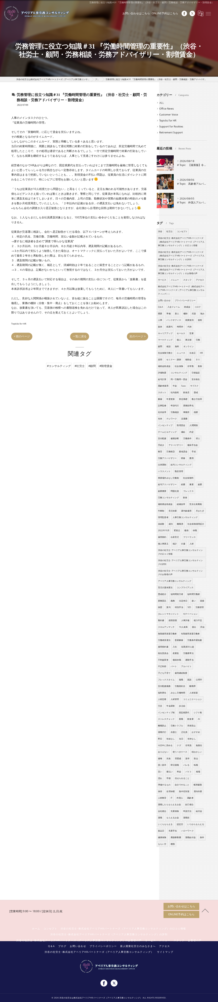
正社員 (184, 732)
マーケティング (165, 339)
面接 (202, 600)
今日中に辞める (165, 745)
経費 (183, 484)
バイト (188, 771)
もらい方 (162, 844)
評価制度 (162, 372)
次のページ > (137, 336)
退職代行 (162, 732)
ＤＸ (198, 359)
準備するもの (164, 784)
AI (199, 719)
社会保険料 (188, 477)
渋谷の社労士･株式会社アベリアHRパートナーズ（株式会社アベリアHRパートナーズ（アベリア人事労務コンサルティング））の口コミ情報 (181, 242)
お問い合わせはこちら (136, 13)
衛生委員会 (163, 653)
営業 (191, 333)
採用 (160, 359)
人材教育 (162, 797)
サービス (162, 279)
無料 (177, 346)
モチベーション (190, 613)
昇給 (202, 627)
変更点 (177, 530)
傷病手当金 (192, 445)
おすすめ (196, 732)
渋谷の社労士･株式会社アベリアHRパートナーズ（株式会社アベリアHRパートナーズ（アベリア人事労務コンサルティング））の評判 (181, 256)
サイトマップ (165, 951)
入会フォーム (173, 306)
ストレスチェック (166, 719)
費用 (191, 458)
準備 (168, 313)
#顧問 (92, 366)
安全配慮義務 (164, 686)
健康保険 (162, 837)
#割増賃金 (105, 366)
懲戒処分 (162, 594)
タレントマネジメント (168, 613)
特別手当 (179, 607)
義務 (173, 600)
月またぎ (200, 510)
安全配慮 (162, 438)
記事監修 (162, 405)
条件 (202, 837)
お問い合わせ (164, 300)
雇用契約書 (163, 646)
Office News (166, 108)
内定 (191, 431)
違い (194, 600)
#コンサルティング (59, 366)
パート (174, 666)
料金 (179, 771)
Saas (183, 385)
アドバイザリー (176, 445)
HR (201, 352)
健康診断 (175, 438)
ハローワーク (187, 830)
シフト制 (198, 712)
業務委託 (162, 600)
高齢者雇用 (163, 385)
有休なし (192, 738)
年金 (175, 385)
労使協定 (196, 372)
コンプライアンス (185, 587)
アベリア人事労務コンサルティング (174, 581)
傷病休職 (177, 659)
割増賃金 (181, 425)
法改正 (192, 352)
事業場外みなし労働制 (168, 477)
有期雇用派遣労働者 (190, 633)
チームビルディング (167, 431)
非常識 (188, 745)
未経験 (161, 523)
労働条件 (187, 438)
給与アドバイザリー (167, 484)
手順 (168, 778)
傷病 (186, 530)
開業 (160, 313)
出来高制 (162, 464)
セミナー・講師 (173, 359)
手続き (161, 445)
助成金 (187, 306)
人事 (160, 320)
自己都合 (189, 804)
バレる (186, 765)
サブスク (194, 385)
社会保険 (179, 366)
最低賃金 (183, 451)
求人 (198, 438)
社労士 (169, 231)
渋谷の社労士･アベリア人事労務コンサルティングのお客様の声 (180, 572)
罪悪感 (178, 758)
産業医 (176, 653)
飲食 (185, 497)
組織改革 (181, 504)
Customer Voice (168, 114)
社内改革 (162, 412)
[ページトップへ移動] (205, 910)
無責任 (199, 745)
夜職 (181, 719)
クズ (179, 745)
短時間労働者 (193, 594)
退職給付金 (190, 837)
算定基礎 (183, 399)
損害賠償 (173, 620)
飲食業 (190, 719)
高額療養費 (176, 837)
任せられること (182, 778)
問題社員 (175, 491)
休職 (195, 530)
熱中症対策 (184, 791)
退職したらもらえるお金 (169, 804)
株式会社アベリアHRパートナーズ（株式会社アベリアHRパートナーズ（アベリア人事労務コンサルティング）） (181, 290)
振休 (160, 326)
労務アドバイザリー (167, 458)
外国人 (180, 797)
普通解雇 (179, 640)
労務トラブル (177, 725)
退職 (160, 817)
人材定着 (162, 699)
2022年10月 (164, 530)
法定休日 (183, 600)
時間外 (180, 326)
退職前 (186, 817)
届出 (194, 627)
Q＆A (160, 306)
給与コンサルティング (181, 464)
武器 (194, 313)
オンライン (188, 346)
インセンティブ (165, 425)
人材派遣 (193, 692)
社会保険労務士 (165, 352)
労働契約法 (180, 686)
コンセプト (182, 231)
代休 (190, 326)
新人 (177, 313)
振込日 (161, 830)
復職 (181, 679)
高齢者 (190, 797)
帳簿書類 (198, 784)
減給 (183, 431)
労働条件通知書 (194, 640)
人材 (192, 543)
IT (171, 797)
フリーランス (189, 537)
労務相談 (175, 412)
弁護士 (174, 732)
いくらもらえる (165, 824)
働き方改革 (197, 399)
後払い (169, 771)
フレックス (188, 491)
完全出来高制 (195, 504)
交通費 (184, 418)
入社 (175, 646)
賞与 (168, 607)
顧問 (160, 346)
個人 (179, 339)
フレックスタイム (166, 679)
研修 (183, 458)
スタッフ (187, 279)
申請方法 (187, 811)
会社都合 (162, 811)
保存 (160, 791)
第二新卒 (162, 765)
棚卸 (185, 313)
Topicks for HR (18, 323)
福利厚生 (162, 692)
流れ (160, 778)
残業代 (169, 326)
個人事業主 (163, 543)
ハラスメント (164, 471)
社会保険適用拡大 (196, 523)
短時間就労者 (177, 594)
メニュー (175, 279)
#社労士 (80, 366)
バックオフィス (173, 320)
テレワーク (171, 418)
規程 (200, 320)
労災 (160, 705)
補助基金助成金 (165, 504)
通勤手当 (189, 659)
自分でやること (182, 784)
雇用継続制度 (181, 673)
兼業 (191, 484)
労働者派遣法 (164, 640)
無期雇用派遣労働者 (167, 633)
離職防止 (162, 725)
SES (189, 607)
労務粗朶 (170, 451)
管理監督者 (163, 517)
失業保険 (175, 811)
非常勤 (190, 366)
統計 (175, 543)
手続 (194, 451)
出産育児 (175, 537)
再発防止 (191, 725)
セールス (181, 333)
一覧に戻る (80, 336)
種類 (173, 844)
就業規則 (189, 320)
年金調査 (170, 705)
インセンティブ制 (166, 712)
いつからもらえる (195, 824)
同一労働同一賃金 (179, 379)
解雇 (160, 399)
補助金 (188, 359)
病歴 (160, 607)
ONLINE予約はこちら (165, 13)
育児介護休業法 (165, 587)
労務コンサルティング (168, 497)
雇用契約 (162, 537)
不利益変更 (163, 659)
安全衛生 (196, 379)
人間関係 (193, 425)
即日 (160, 738)
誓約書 (161, 620)
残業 (196, 412)
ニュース (181, 352)
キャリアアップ (165, 333)
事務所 (186, 412)
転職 (196, 765)
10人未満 (183, 627)
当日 (181, 738)
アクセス (200, 279)
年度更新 (170, 399)
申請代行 (175, 405)
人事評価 (185, 620)
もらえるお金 (172, 817)
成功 (171, 523)
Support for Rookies (171, 126)
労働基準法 (188, 653)
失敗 (168, 758)
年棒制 (161, 510)
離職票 (180, 523)
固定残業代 (184, 712)
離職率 (192, 686)
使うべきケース (180, 751)
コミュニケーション (192, 699)
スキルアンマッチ (166, 627)
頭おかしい (197, 751)
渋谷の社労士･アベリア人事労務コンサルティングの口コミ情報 (180, 552)
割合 (196, 758)
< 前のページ (22, 336)
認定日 (180, 824)
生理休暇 (170, 791)
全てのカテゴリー (169, 102)
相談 (168, 346)
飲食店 (186, 392)
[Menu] (208, 13)
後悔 (160, 758)
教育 (160, 451)
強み (202, 313)
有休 (160, 418)
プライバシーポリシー (185, 300)
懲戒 (196, 392)
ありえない (163, 751)
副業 (200, 484)
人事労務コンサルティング (185, 517)
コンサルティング (179, 372)
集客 (200, 366)
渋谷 (160, 231)
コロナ (198, 306)
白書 (183, 543)
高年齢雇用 (186, 510)
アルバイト (186, 666)
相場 (198, 771)
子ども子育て (164, 673)
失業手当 (173, 830)
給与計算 (162, 379)
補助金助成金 (164, 366)
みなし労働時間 (178, 692)
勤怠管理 (179, 471)
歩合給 (182, 705)
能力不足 (198, 620)
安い (160, 771)
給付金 (199, 811)
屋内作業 (198, 791)
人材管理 (175, 699)
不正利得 (162, 666)
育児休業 (173, 510)
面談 (189, 679)
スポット (162, 392)
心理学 (199, 679)
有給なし (170, 738)
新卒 (187, 758)
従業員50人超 (187, 646)
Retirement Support (171, 132)
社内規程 (175, 392)
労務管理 (200, 607)
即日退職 (175, 765)
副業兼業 (162, 491)
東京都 (188, 339)
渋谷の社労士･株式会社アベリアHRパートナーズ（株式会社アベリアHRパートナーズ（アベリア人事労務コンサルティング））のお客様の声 (181, 269)
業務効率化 (188, 405)
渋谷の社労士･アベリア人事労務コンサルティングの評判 (180, 562)
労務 (198, 339)
